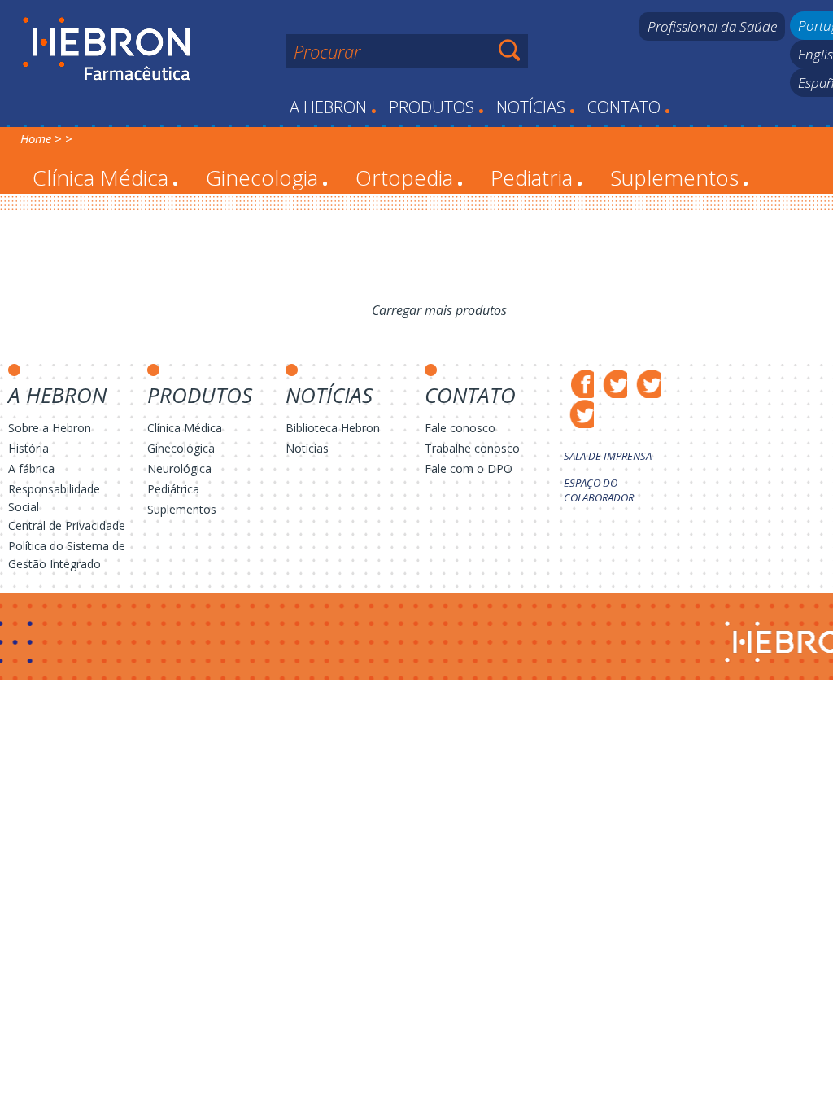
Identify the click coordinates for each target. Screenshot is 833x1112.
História (28, 448)
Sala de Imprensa (608, 456)
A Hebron (333, 107)
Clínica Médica (105, 177)
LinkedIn (579, 413)
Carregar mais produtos (439, 310)
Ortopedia (409, 177)
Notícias (535, 107)
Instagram (645, 383)
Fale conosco (460, 428)
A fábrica (31, 468)
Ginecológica (181, 448)
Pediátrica (173, 489)
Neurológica (179, 468)
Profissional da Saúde (712, 26)
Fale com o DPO (468, 468)
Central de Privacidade (66, 525)
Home (35, 138)
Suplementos (679, 177)
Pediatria (536, 177)
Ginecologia (267, 177)
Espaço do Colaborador (599, 490)
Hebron (107, 49)
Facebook (579, 383)
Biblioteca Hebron (333, 428)
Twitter (612, 383)
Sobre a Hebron (49, 428)
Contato (628, 107)
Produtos (436, 107)
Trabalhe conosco (472, 448)
